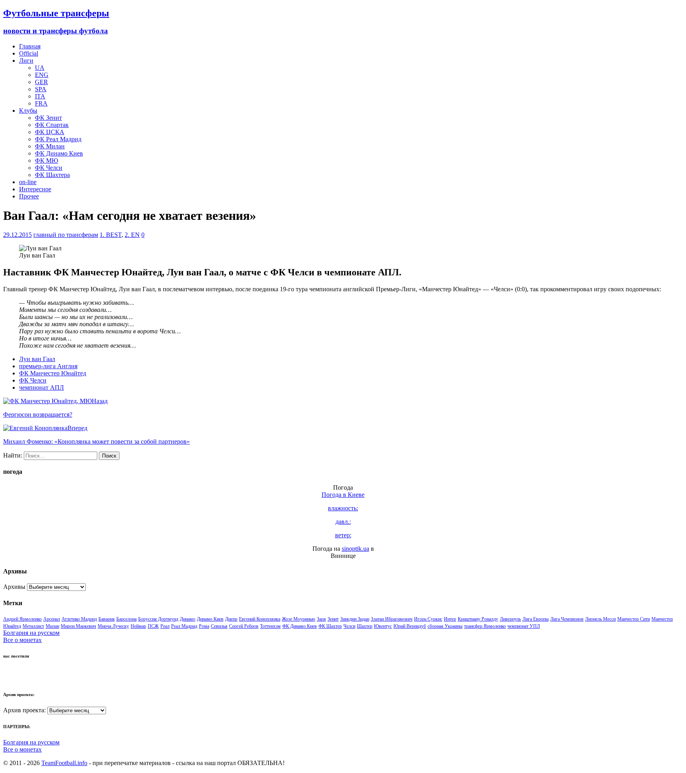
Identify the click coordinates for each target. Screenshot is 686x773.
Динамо (187, 619)
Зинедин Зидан (354, 619)
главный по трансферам (65, 234)
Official (28, 53)
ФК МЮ (46, 160)
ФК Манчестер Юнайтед (52, 373)
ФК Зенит (48, 117)
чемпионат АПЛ (41, 387)
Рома (204, 626)
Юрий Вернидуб (409, 626)
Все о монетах (22, 639)
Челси (349, 626)
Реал (165, 626)
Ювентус (383, 626)
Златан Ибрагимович (391, 619)
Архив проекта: (24, 710)
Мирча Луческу (113, 626)
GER (41, 82)
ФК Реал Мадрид (58, 139)
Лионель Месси (600, 619)
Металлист (33, 626)
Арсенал (51, 619)
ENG (41, 74)
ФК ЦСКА (49, 132)
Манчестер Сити (633, 619)
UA (39, 67)
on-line (28, 182)
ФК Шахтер (330, 626)
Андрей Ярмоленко (22, 619)
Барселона (126, 619)
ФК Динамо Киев (59, 153)
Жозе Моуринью (298, 619)
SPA (40, 89)
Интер (450, 619)
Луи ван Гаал (37, 359)
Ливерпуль (510, 619)
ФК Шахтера (52, 174)
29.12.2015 (17, 234)
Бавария (106, 619)
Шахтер (364, 626)
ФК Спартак (52, 124)
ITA (40, 96)
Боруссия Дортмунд (158, 619)
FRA (41, 103)
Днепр (231, 619)
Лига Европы (535, 619)
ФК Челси (48, 167)
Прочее (29, 196)
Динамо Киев (210, 619)
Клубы (28, 110)
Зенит (333, 619)
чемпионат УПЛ (523, 626)
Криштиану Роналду (478, 619)
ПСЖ (153, 626)
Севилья (219, 626)
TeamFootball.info (64, 763)
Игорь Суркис (428, 619)
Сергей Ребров (243, 626)
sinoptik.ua (355, 548)
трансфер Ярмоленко (485, 626)
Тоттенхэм (270, 626)
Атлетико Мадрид (79, 619)
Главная (29, 46)
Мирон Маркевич (78, 626)
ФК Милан (50, 146)
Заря (321, 619)
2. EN (132, 234)
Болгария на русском (31, 632)
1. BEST (110, 234)
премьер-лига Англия (48, 366)
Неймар (138, 626)
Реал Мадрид (184, 626)
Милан (52, 626)
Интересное (35, 189)
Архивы (14, 586)
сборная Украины (445, 626)
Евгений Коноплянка (259, 619)
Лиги (26, 60)
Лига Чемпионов (567, 619)
